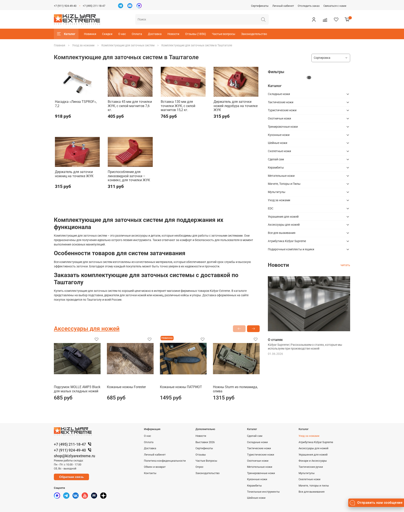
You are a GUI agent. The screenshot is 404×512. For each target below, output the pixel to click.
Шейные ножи (277, 143)
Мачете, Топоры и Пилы (284, 183)
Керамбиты (276, 167)
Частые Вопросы (206, 460)
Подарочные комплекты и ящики (291, 249)
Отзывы (200, 454)
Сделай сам (276, 159)
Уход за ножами (83, 45)
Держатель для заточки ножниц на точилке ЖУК (74, 174)
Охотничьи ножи (279, 118)
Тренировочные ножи (283, 126)
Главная (59, 45)
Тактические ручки (311, 466)
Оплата (137, 34)
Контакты (150, 473)
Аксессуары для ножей (284, 224)
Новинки (90, 34)
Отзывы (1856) (195, 34)
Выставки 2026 (205, 442)
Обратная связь (71, 477)
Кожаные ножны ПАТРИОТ (181, 387)
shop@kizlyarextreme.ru (74, 456)
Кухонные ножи (279, 135)
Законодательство (254, 34)
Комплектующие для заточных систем (127, 45)
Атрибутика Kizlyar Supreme (287, 241)
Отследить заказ (309, 5)
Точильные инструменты (263, 491)
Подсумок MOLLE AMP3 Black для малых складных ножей (77, 389)
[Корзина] (347, 19)
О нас (122, 34)
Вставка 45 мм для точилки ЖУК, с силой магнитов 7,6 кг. (130, 106)
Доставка (155, 34)
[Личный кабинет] (314, 19)
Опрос (199, 466)
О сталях (275, 340)
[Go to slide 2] (77, 94)
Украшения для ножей (283, 216)
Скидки (107, 34)
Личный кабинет (283, 5)
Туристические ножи (282, 110)
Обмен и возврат (155, 466)
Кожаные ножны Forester (126, 387)
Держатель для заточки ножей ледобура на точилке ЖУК (236, 106)
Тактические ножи (280, 102)
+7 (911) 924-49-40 (65, 5)
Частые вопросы (223, 34)
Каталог (69, 34)
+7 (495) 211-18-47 (94, 5)
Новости (173, 34)
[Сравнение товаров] (325, 19)
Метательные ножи (281, 175)
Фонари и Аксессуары (313, 460)
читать (345, 265)
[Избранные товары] (336, 19)
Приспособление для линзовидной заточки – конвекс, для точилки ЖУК (129, 176)
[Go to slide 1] (71, 94)
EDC (270, 208)
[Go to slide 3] (83, 94)
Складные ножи (279, 94)
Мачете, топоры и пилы (314, 485)
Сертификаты (259, 5)
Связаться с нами (334, 5)
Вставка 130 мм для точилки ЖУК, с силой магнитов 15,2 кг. (178, 106)
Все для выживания (281, 233)
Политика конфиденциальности (165, 460)
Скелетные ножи (279, 151)
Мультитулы (276, 192)
